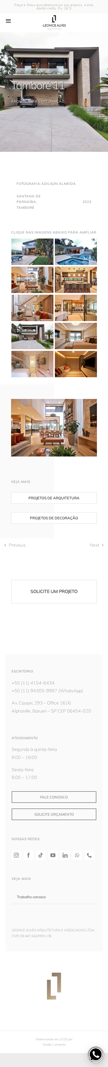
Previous (17, 545)
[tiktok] (40, 855)
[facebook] (28, 855)
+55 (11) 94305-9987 (34, 690)
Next (94, 545)
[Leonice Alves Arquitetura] (54, 14)
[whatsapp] (77, 855)
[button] (96, 1054)
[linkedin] (65, 855)
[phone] (89, 855)
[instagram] (16, 855)
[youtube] (53, 855)
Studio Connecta (54, 1044)
